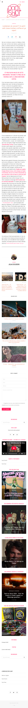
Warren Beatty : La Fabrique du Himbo (14, 562)
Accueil (3, 19)
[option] (14, 485)
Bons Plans (14, 490)
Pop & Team (4, 463)
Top (14, 705)
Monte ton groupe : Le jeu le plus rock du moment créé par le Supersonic (14, 629)
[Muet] (22, 453)
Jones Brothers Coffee (7, 144)
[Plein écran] (24, 453)
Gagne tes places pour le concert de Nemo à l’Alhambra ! (14, 494)
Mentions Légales (5, 675)
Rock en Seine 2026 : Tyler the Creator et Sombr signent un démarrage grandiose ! (14, 595)
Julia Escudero (14, 264)
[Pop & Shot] (14, 11)
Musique (14, 524)
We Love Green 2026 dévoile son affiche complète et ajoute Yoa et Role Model (14, 341)
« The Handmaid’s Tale (7, 202)
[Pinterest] (16, 36)
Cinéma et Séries (14, 558)
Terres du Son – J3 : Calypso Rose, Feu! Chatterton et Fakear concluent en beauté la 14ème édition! (21, 287)
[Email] (19, 36)
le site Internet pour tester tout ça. (15, 243)
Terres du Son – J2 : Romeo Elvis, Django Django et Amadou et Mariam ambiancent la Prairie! (7, 287)
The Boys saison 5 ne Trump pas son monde (14, 319)
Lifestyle (14, 23)
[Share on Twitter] (12, 36)
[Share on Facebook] (8, 36)
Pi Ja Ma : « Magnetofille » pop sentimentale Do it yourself (14, 365)
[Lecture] (3, 453)
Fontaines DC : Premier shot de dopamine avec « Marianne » (14, 528)
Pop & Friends (4, 460)
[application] (14, 448)
